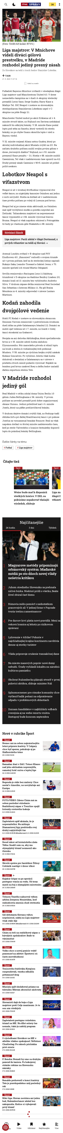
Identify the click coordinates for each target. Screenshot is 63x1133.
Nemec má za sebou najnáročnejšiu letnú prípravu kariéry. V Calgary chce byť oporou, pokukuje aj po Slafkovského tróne (20, 748)
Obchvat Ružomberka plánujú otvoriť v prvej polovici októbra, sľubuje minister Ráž (34, 681)
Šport (18, 468)
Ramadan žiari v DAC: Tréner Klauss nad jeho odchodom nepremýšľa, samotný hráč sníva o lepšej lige (21, 767)
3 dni (31, 527)
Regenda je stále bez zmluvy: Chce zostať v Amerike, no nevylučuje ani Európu (21, 785)
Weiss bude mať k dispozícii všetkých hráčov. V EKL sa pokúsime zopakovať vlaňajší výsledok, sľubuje (31, 498)
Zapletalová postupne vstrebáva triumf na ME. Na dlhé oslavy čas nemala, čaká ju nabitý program (19, 1023)
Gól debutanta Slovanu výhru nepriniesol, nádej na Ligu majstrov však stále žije (20, 917)
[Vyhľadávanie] (5, 4)
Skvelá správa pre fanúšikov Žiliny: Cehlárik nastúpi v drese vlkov (21, 864)
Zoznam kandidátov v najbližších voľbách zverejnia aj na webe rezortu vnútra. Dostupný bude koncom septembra (32, 713)
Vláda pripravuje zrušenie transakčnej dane (33, 653)
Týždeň (52, 527)
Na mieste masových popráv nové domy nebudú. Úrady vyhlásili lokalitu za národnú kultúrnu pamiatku (33, 666)
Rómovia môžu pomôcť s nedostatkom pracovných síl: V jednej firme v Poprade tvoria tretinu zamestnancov (31, 607)
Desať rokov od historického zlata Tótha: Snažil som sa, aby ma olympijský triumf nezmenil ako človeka (19, 847)
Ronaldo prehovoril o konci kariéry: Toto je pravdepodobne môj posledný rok (21, 1083)
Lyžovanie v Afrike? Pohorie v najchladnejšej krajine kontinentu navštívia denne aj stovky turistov (33, 640)
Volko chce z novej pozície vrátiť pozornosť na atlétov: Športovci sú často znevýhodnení (19, 953)
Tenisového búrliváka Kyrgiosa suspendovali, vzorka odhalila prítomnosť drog (18, 971)
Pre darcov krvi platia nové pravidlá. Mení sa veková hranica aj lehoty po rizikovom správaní (34, 624)
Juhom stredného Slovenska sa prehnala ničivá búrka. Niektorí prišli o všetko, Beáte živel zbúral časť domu (33, 591)
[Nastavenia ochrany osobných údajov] (5, 1127)
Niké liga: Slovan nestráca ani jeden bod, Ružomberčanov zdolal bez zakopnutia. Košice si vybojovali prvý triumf (21, 1103)
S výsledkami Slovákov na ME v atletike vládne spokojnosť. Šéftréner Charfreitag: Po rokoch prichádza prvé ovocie (21, 1043)
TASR (8, 75)
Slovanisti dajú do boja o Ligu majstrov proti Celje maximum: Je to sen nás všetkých (21, 1005)
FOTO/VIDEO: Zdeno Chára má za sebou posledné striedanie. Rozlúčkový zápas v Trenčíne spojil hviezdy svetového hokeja (21, 805)
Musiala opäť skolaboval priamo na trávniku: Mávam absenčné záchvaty (21, 988)
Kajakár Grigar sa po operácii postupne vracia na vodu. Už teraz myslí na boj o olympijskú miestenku (21, 881)
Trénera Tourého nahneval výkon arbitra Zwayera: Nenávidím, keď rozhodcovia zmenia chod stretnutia (21, 899)
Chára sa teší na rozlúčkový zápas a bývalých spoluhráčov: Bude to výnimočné (21, 935)
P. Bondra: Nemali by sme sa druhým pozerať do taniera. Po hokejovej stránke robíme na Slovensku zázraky (21, 1064)
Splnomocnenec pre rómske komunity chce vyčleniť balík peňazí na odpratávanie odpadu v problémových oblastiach (33, 696)
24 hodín (10, 527)
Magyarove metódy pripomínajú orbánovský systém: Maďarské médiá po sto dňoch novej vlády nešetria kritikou (33, 571)
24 (52, 4)
